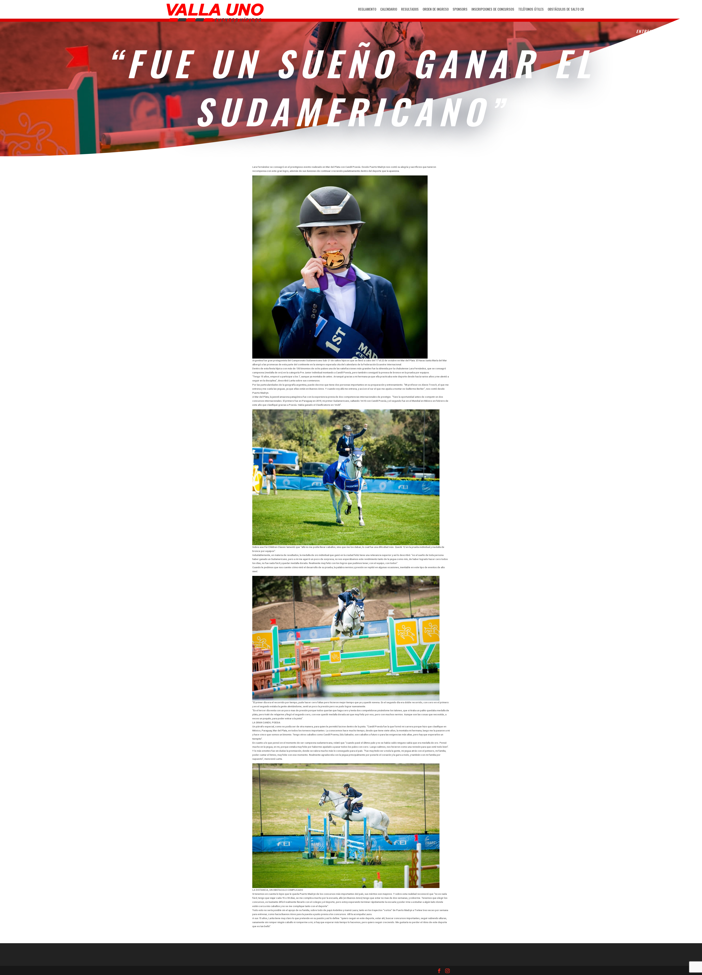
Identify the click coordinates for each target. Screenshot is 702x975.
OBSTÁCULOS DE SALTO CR (566, 10)
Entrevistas (650, 31)
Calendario (388, 10)
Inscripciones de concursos (492, 10)
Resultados (410, 10)
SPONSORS (460, 10)
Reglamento (367, 10)
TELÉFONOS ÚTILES (531, 10)
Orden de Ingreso (436, 10)
